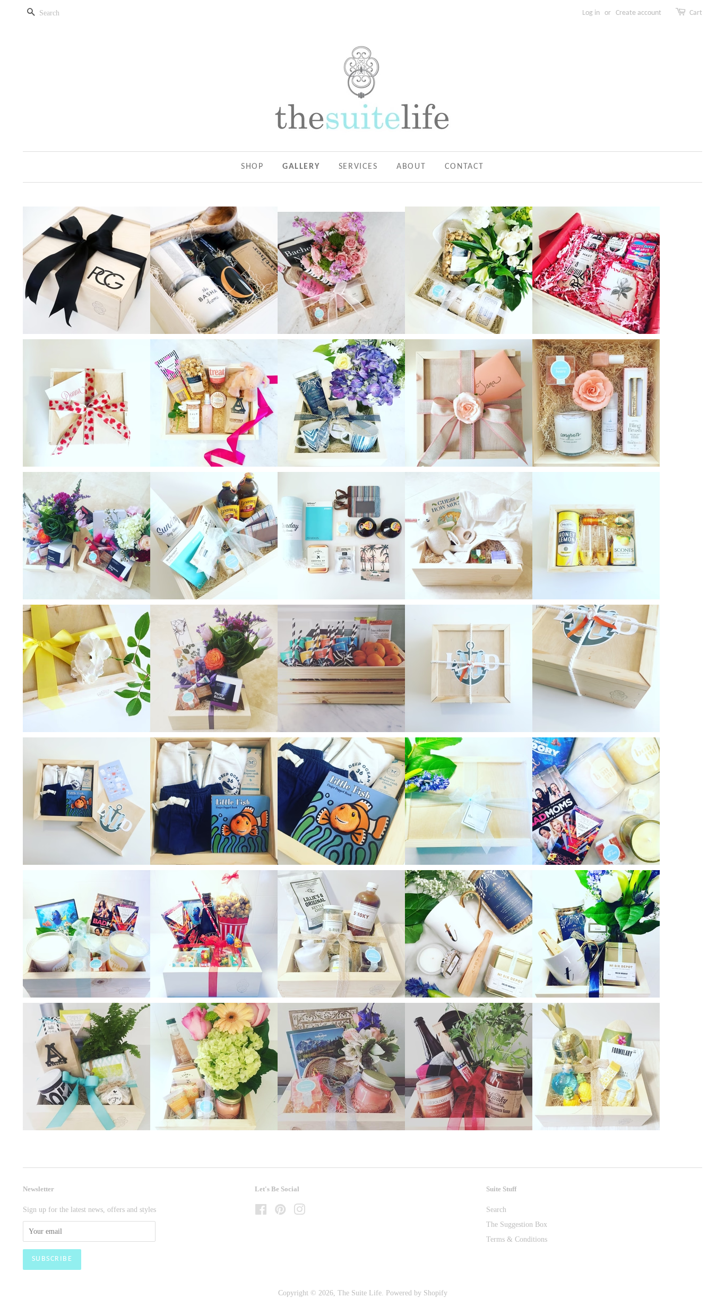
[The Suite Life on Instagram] (299, 1211)
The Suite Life (360, 1292)
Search (496, 1209)
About (411, 166)
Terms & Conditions (516, 1239)
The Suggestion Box (516, 1224)
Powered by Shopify (416, 1292)
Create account (638, 13)
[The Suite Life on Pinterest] (280, 1211)
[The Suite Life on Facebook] (261, 1211)
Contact (464, 166)
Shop (252, 166)
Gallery (301, 166)
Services (358, 166)
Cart (695, 13)
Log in (591, 13)
